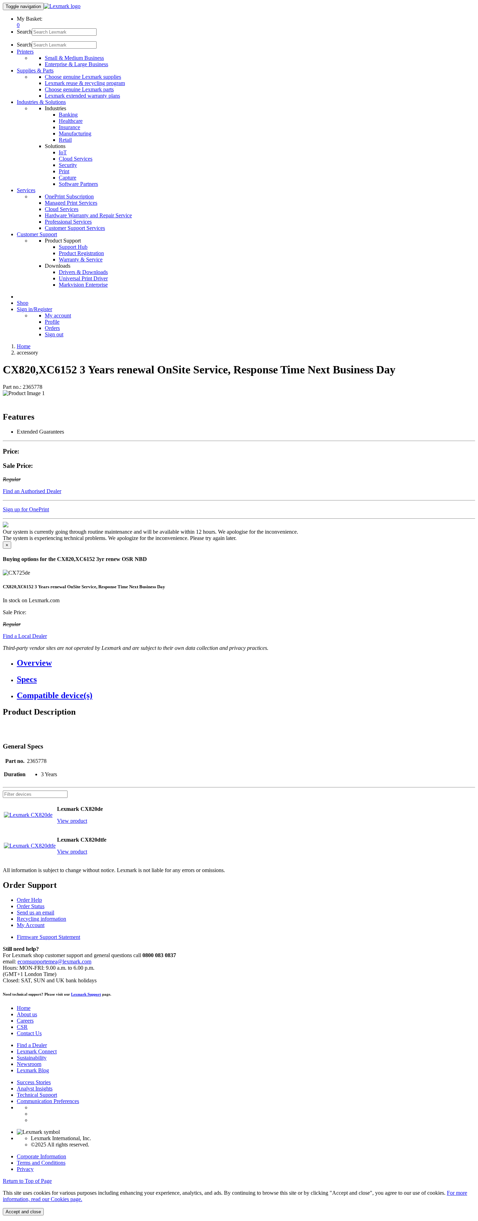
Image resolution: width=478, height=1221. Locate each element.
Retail (65, 140)
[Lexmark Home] (62, 6)
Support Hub (73, 247)
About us (27, 1014)
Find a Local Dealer (25, 636)
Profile (52, 322)
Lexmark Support (86, 994)
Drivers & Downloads (83, 272)
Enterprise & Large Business (76, 64)
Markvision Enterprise (83, 285)
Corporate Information (41, 1156)
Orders (52, 328)
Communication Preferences (48, 1101)
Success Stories (34, 1082)
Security (68, 165)
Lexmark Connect (37, 1051)
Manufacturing (75, 133)
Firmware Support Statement (48, 937)
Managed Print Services (71, 203)
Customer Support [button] (37, 234)
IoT (63, 152)
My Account (30, 925)
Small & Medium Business (74, 58)
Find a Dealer (32, 1045)
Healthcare (71, 121)
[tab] (246, 663)
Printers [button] (25, 52)
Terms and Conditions (41, 1163)
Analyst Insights (34, 1089)
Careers (25, 1021)
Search (24, 32)
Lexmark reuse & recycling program (85, 83)
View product (72, 821)
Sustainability (32, 1058)
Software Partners (78, 184)
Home (23, 346)
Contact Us (29, 1033)
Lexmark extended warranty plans (82, 96)
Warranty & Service (81, 259)
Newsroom (29, 1064)
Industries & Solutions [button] (41, 102)
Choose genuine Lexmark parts (79, 89)
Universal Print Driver (83, 278)
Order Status (30, 906)
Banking (68, 115)
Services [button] (26, 190)
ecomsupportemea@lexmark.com (54, 961)
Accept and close (23, 1211)
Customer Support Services (75, 228)
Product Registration (81, 253)
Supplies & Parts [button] (35, 70)
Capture (67, 178)
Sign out (54, 334)
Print (64, 171)
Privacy (25, 1169)
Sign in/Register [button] (34, 309)
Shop (22, 303)
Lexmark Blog (33, 1070)
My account (58, 315)
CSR (22, 1027)
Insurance (69, 127)
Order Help (29, 900)
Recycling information (41, 919)
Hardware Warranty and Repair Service (88, 215)
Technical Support (37, 1095)
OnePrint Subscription (69, 196)
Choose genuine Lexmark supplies (83, 77)
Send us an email (35, 912)
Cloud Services (75, 159)
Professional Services (68, 222)
